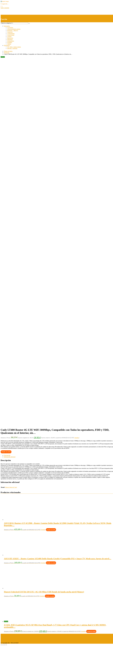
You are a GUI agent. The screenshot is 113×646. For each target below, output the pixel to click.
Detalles (76, 437)
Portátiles (9, 42)
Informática (7, 26)
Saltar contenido (5, 8)
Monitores (10, 39)
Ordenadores (10, 41)
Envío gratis (14, 124)
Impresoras (10, 38)
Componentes (10, 33)
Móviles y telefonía (12, 48)
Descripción (7, 455)
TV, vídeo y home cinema (14, 47)
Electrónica (7, 45)
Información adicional (9, 457)
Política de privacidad (6, 637)
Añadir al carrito (6, 451)
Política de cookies (5, 640)
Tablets (9, 44)
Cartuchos (10, 32)
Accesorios (10, 27)
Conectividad (10, 35)
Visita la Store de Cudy (11, 487)
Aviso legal (4, 634)
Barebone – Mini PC (12, 30)
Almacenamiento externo (13, 29)
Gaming (9, 36)
